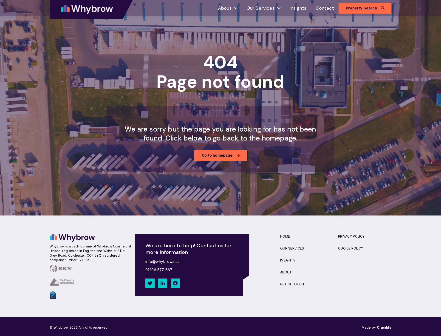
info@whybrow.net (162, 261)
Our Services (260, 8)
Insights (298, 8)
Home (285, 236)
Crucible (384, 327)
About (225, 8)
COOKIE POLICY (350, 248)
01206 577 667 (158, 269)
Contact (325, 8)
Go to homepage (217, 155)
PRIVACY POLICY (351, 236)
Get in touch (292, 284)
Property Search (361, 8)
